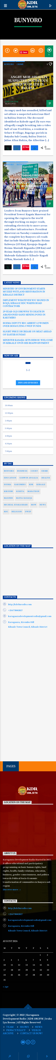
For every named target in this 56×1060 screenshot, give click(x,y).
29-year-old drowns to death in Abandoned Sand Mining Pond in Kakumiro (24, 314)
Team (10, 1027)
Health (46, 478)
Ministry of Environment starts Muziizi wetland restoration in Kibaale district (24, 291)
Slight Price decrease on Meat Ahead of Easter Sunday (27, 333)
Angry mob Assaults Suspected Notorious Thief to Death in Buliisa (28, 82)
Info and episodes (28, 383)
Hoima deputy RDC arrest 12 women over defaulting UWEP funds (26, 325)
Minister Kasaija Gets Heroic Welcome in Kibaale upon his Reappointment (28, 342)
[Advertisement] (28, 545)
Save (25, 52)
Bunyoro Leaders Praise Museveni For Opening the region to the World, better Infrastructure (28, 182)
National (22, 164)
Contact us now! (31, 1033)
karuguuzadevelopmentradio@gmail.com (29, 616)
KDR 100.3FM (11, 101)
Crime (20, 64)
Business (22, 471)
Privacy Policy (15, 1030)
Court (34, 471)
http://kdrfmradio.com (20, 604)
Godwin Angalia (28, 478)
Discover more (11, 889)
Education (10, 478)
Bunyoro (9, 64)
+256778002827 (15, 610)
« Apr (6, 986)
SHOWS (24, 1027)
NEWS (38, 1027)
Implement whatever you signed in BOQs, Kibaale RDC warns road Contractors (26, 303)
